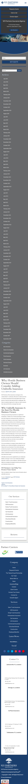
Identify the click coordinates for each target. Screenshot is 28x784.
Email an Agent (14, 16)
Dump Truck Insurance (11, 507)
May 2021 (5, 275)
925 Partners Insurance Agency (9, 769)
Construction (9, 521)
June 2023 (5, 196)
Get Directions (14, 30)
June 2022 (5, 234)
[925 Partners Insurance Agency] (9, 3)
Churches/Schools (10, 519)
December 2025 (7, 101)
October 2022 (6, 221)
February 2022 (6, 246)
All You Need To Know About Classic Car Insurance (13, 485)
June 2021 (5, 272)
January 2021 (6, 288)
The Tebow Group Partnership (14, 573)
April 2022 (5, 240)
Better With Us (14, 578)
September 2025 (7, 110)
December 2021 (7, 253)
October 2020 (6, 297)
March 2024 (6, 167)
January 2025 (6, 135)
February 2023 (6, 208)
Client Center (14, 589)
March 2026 (6, 91)
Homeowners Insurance (11, 509)
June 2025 (5, 120)
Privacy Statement (6, 777)
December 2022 (7, 215)
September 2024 (7, 148)
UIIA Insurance (9, 504)
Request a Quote (14, 9)
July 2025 (5, 116)
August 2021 (6, 265)
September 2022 (7, 224)
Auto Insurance (6, 346)
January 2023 (6, 212)
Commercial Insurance (8, 353)
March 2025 (6, 129)
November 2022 (7, 218)
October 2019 (6, 335)
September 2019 (7, 338)
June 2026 (5, 81)
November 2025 (7, 104)
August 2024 (6, 151)
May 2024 (5, 161)
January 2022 (6, 250)
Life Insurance (6, 368)
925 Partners (17, 477)
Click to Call (14, 13)
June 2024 (5, 158)
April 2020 (5, 316)
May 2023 (5, 199)
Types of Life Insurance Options (6, 483)
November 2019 (7, 332)
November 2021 (7, 256)
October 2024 (6, 145)
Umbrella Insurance (7, 372)
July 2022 (5, 231)
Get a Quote (14, 62)
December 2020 (7, 291)
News (14, 581)
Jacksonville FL (5, 478)
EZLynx (17, 772)
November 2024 (7, 142)
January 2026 (6, 97)
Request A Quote (14, 570)
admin (14, 391)
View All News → (14, 641)
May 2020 (5, 313)
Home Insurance (7, 359)
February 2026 (6, 94)
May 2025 (5, 123)
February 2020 (6, 323)
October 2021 (6, 259)
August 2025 (6, 113)
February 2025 (6, 132)
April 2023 (5, 202)
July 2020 (5, 307)
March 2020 (6, 319)
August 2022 (6, 227)
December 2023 (7, 177)
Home (14, 567)
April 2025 (5, 126)
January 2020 (6, 326)
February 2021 (6, 284)
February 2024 (6, 170)
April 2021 (5, 278)
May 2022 (5, 237)
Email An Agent (14, 597)
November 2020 (7, 294)
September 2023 (7, 186)
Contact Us (14, 595)
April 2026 (5, 88)
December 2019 (7, 329)
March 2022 (6, 243)
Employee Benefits (10, 523)
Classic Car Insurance (8, 349)
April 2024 (5, 164)
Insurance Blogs (14, 584)
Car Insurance (9, 511)
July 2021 (5, 269)
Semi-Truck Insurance (11, 502)
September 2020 (7, 300)
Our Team (14, 576)
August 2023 (6, 189)
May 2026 (5, 85)
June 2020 (5, 310)
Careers (14, 587)
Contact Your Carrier (14, 592)
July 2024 (5, 154)
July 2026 (5, 78)
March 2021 (5, 281)
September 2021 (7, 262)
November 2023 (7, 180)
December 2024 (7, 139)
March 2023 (6, 205)
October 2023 (6, 183)
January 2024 (6, 173)
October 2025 (6, 107)
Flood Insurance (7, 356)
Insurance (8, 477)
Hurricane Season (7, 362)
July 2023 (5, 193)
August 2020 (6, 304)
